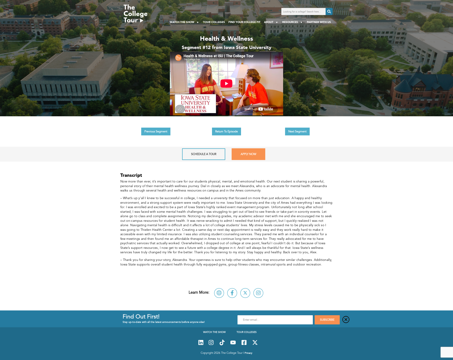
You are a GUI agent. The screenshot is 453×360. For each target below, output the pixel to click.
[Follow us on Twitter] (255, 344)
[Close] (346, 320)
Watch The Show (182, 22)
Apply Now (248, 154)
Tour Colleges (214, 22)
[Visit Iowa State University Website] (219, 293)
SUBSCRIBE (327, 320)
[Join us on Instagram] (211, 344)
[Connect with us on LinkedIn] (201, 344)
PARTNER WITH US (319, 22)
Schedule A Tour (203, 154)
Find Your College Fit (244, 22)
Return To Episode (226, 131)
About (268, 22)
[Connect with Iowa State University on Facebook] (232, 293)
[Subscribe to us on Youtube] (233, 344)
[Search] (329, 11)
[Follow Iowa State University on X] (245, 293)
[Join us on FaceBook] (244, 344)
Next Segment (297, 131)
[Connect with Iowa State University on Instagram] (258, 293)
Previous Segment (155, 131)
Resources (290, 22)
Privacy (248, 353)
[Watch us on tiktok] (222, 344)
